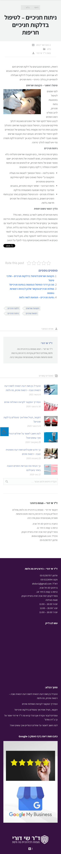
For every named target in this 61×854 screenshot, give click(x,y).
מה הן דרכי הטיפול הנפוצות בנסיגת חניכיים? (31, 284)
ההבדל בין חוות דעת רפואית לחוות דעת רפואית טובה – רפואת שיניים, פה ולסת (22, 388)
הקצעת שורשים (32, 308)
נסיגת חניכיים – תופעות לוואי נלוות (36, 297)
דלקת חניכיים (13, 308)
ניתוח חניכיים (13, 313)
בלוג (27, 7)
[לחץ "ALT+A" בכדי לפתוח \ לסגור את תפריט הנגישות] (4, 431)
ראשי (36, 7)
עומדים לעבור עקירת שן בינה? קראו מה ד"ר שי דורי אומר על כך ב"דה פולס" (31, 717)
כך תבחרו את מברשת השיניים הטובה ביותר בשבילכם (24, 468)
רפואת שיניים (31, 313)
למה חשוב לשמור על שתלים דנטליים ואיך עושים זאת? (24, 435)
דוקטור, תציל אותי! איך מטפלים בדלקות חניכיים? (22, 419)
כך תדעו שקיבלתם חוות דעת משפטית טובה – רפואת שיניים (23, 452)
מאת (43, 53)
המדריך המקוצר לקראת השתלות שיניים (22, 402)
